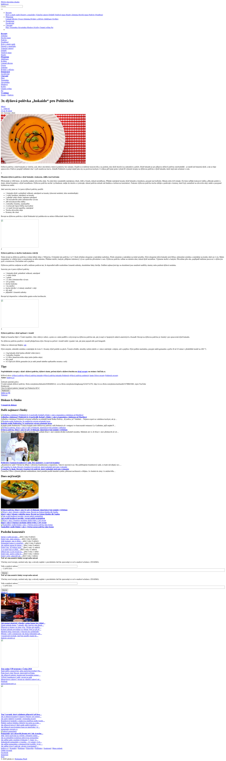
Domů (3, 95)
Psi (52, 27)
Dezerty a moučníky (28, 15)
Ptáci (8, 27)
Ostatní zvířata (45, 27)
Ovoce (21, 19)
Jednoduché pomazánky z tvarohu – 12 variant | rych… (21, 742)
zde (25, 345)
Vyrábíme (5, 93)
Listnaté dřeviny (12, 19)
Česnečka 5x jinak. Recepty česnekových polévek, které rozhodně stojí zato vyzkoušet (35, 469)
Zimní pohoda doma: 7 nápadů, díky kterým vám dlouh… (22, 625)
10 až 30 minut (6, 111)
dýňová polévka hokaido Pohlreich (56, 375)
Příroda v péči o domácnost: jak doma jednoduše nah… (21, 634)
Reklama (21, 748)
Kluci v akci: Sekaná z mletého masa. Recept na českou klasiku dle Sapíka (30, 514)
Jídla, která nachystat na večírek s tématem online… (20, 736)
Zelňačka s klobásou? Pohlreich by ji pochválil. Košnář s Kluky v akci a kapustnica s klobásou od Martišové (44, 417)
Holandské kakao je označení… (13, 543)
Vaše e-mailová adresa (9, 566)
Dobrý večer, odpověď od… (11, 556)
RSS (2, 757)
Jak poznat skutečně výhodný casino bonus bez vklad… (23, 623)
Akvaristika (22, 27)
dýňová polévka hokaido (33, 375)
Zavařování (10, 23)
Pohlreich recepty (111, 375)
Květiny (55, 19)
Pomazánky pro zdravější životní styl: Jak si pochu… (22, 734)
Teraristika (14, 27)
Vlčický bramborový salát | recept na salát (16, 677)
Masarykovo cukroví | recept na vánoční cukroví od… (21, 679)
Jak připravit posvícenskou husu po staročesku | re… (20, 727)
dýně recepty (83, 371)
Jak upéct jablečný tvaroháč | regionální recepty (18, 719)
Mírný (3, 107)
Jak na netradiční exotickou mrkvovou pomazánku (19, 738)
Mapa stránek (57, 748)
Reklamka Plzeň (21, 759)
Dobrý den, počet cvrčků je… (12, 554)
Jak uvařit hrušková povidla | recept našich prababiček (23, 518)
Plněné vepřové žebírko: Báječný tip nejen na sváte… (21, 723)
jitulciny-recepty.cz (8, 638)
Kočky (37, 27)
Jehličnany (48, 19)
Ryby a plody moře (13, 15)
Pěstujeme (9, 17)
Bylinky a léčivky (37, 19)
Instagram (4, 755)
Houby (69, 15)
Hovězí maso (84, 15)
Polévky (92, 15)
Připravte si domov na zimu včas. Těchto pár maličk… (21, 627)
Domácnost (10, 21)
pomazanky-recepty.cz (9, 729)
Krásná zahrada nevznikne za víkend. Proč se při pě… (21, 629)
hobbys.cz (4, 4)
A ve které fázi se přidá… (10, 550)
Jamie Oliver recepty (97, 375)
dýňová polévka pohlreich (79, 375)
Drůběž (52, 15)
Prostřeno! (99, 15)
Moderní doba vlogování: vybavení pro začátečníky (20, 632)
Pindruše (4, 681)
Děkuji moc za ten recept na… (12, 552)
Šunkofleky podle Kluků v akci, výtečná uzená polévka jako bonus (27, 527)
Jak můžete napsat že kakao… (12, 545)
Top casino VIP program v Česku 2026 (16, 669)
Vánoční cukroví (42, 15)
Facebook (4, 753)
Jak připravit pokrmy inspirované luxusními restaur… (20, 675)
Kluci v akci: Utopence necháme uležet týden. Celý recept (23, 523)
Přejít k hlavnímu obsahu (10, 2)
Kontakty (13, 748)
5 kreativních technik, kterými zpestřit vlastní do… (19, 636)
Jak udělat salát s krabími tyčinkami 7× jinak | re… (19, 740)
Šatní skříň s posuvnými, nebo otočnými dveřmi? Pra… (21, 671)
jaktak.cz (4, 592)
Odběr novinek (6, 750)
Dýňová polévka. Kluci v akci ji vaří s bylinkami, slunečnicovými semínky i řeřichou (34, 430)
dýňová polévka (18, 375)
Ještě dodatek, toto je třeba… (11, 541)
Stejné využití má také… (10, 537)
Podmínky (38, 748)
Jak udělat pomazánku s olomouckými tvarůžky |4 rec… (22, 744)
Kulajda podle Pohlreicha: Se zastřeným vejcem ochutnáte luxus (26, 423)
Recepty (9, 13)
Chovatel (9, 25)
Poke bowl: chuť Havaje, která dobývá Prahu (18, 673)
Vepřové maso (60, 15)
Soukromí (47, 748)
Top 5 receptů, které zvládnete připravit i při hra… (21, 714)
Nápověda (30, 748)
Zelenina (75, 15)
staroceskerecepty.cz (8, 684)
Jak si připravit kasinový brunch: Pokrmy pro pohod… (21, 717)
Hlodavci (30, 27)
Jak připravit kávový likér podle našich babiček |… (20, 725)
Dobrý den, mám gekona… (11, 539)
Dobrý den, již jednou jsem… (12, 547)
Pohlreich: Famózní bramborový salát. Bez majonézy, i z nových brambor (30, 463)
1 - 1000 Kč (5, 109)
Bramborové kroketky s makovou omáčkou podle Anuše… (23, 721)
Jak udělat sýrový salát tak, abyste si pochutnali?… (20, 746)
